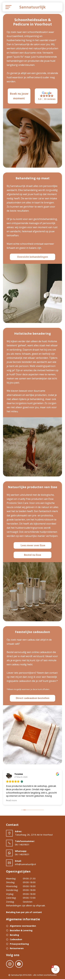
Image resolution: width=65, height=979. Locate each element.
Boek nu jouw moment (19, 96)
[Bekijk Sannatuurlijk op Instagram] (10, 964)
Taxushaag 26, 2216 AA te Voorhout (34, 834)
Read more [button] (11, 800)
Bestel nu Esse (32, 555)
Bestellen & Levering (21, 930)
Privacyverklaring (19, 943)
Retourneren (17, 948)
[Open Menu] (7, 7)
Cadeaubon (16, 939)
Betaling (14, 934)
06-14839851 (22, 844)
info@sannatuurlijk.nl (25, 864)
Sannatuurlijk (32, 7)
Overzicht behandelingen (32, 256)
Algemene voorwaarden (23, 925)
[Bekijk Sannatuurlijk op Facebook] (19, 964)
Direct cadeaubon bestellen (32, 698)
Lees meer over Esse (33, 545)
